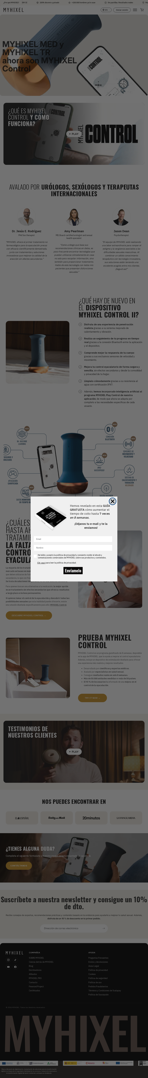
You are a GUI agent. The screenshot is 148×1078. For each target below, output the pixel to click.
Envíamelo (73, 570)
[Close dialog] (112, 501)
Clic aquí (41, 563)
